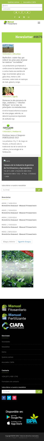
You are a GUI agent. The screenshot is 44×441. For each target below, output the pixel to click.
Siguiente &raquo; (24, 242)
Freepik (14, 437)
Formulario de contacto (10, 381)
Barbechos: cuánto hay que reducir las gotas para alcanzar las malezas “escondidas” (14, 59)
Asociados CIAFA (29, 2)
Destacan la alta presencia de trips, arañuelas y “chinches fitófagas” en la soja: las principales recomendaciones (14, 103)
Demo (4, 352)
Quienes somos (7, 357)
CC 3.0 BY (36, 437)
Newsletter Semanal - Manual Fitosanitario (19, 206)
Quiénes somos (13, 2)
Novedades (6, 342)
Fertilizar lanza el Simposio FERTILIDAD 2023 (13, 136)
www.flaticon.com (23, 437)
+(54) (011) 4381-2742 (10, 376)
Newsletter (6, 347)
